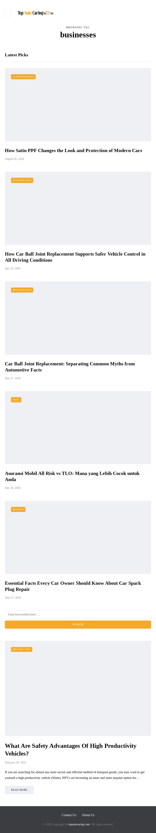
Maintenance (22, 180)
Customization (23, 77)
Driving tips (22, 649)
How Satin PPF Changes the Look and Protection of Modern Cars (73, 150)
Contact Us (69, 815)
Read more (19, 789)
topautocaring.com (79, 824)
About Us (88, 815)
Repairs (18, 509)
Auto (16, 400)
